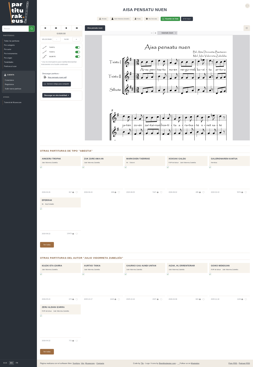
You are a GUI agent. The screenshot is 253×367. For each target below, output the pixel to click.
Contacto (100, 363)
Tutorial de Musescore (12, 102)
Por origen (8, 58)
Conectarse (9, 80)
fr (17, 363)
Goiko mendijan (220, 266)
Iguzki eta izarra (52, 266)
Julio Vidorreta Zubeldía (121, 18)
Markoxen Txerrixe (138, 159)
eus (5, 363)
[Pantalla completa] (247, 28)
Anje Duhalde (49, 204)
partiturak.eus (18, 13)
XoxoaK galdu (177, 159)
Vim (82, 363)
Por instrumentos (10, 54)
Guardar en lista (171, 19)
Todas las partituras (12, 41)
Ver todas (47, 245)
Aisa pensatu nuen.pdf (57, 77)
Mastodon (195, 363)
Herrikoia (214, 162)
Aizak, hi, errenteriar (182, 266)
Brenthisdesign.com (167, 363)
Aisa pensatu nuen (95, 28)
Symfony (76, 363)
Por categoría (9, 45)
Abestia (104, 18)
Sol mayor (187, 19)
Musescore (90, 363)
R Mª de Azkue (174, 162)
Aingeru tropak (51, 159)
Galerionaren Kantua (224, 159)
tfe (127, 162)
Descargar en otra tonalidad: (55, 95)
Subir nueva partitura (13, 89)
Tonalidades (8, 62)
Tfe (142, 363)
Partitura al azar (10, 66)
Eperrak (47, 200)
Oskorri (132, 162)
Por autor (7, 49)
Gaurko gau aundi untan (141, 266)
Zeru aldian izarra (53, 307)
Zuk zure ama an (93, 159)
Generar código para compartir (58, 84)
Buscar (32, 29)
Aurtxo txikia (92, 266)
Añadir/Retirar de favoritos (247, 5)
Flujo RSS (232, 363)
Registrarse (9, 84)
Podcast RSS (244, 363)
